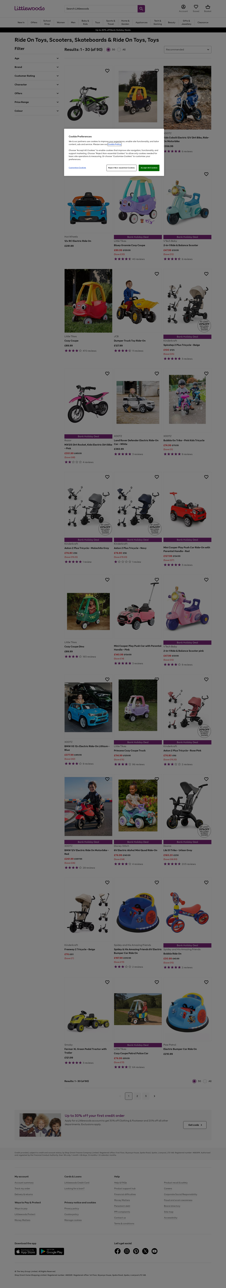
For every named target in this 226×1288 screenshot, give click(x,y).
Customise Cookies (77, 167)
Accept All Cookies (149, 168)
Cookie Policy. (114, 144)
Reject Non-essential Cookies (121, 168)
